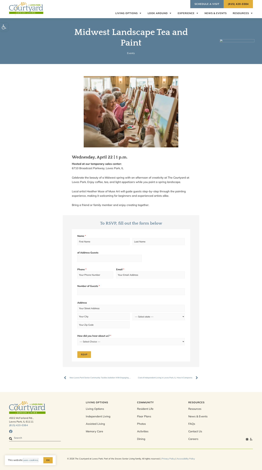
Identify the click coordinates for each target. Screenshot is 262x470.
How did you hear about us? (94, 335)
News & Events (216, 13)
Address (82, 302)
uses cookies (30, 460)
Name (81, 235)
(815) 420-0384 (19, 425)
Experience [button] (186, 13)
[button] (4, 27)
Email (120, 269)
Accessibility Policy (186, 458)
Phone (81, 269)
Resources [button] (241, 13)
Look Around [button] (158, 13)
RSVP (84, 354)
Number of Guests (88, 286)
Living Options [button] (126, 13)
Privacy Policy (168, 458)
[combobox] (35, 438)
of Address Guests (87, 252)
